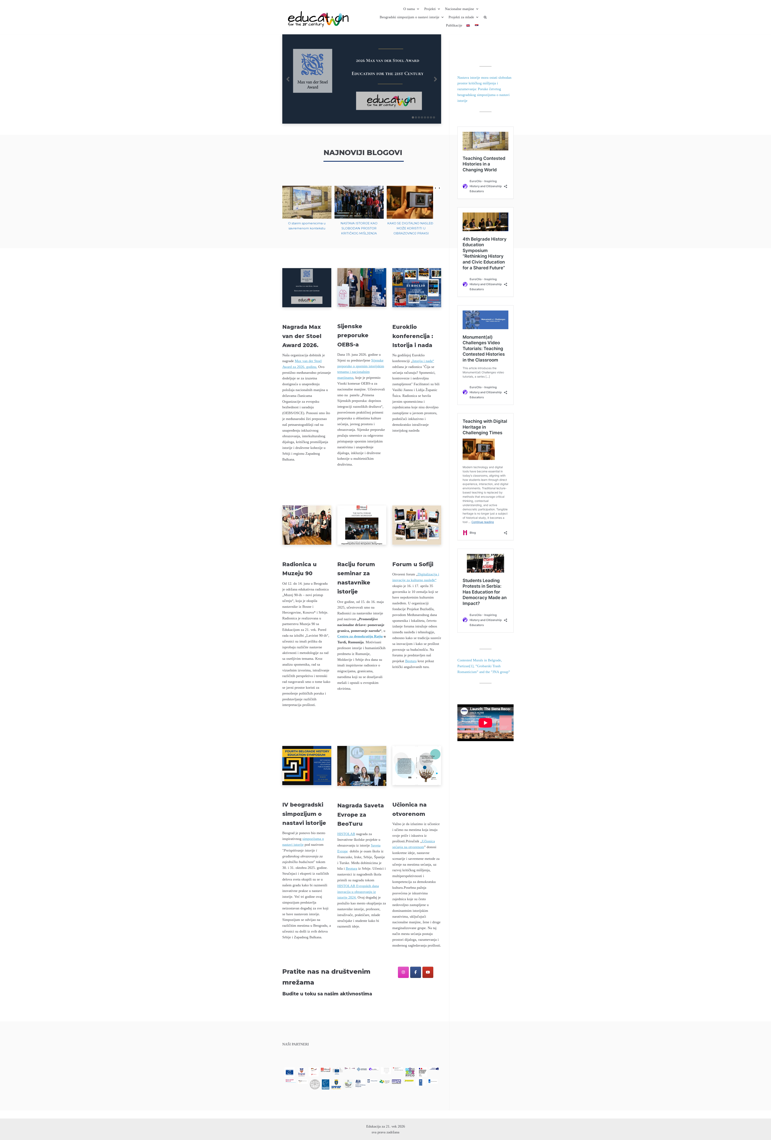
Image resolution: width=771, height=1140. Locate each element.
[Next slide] (435, 79)
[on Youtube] (427, 972)
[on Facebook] (415, 972)
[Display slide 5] (425, 117)
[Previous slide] (288, 79)
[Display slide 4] (422, 117)
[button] (439, 188)
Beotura (411, 661)
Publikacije (454, 25)
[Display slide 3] (419, 117)
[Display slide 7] (431, 117)
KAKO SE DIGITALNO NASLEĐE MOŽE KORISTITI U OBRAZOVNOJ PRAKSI (411, 228)
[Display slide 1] (413, 117)
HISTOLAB (346, 834)
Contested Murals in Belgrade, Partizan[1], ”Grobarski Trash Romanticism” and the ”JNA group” (483, 666)
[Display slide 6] (428, 117)
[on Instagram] (403, 972)
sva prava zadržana (385, 1132)
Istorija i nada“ (423, 361)
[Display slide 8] (434, 117)
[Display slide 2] (416, 117)
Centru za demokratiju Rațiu (360, 636)
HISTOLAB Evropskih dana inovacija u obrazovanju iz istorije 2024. (358, 892)
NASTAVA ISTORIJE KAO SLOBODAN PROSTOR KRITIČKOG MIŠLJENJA (359, 228)
